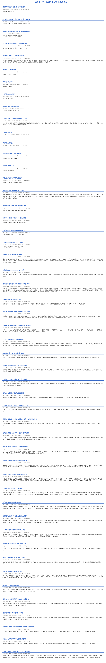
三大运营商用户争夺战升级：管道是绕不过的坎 (16, 405)
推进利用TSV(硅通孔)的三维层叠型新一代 (14, 543)
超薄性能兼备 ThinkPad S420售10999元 (13, 270)
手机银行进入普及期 (8, 165)
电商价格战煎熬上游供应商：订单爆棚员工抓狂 (16, 433)
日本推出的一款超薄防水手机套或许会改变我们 (16, 599)
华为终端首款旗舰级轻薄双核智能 (12, 502)
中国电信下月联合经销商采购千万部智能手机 (15, 365)
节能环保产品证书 (7, 82)
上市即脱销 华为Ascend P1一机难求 (12, 488)
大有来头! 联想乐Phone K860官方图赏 (13, 242)
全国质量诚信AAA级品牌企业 (11, 106)
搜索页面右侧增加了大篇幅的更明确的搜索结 (15, 516)
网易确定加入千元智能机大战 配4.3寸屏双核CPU (16, 460)
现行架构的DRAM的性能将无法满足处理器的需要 (16, 19)
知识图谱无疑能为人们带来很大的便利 (13, 55)
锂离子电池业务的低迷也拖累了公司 (12, 571)
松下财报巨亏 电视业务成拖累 (11, 585)
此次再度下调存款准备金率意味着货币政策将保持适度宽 (18, 626)
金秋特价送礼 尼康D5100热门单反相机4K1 (14, 205)
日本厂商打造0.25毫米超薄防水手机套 (13, 613)
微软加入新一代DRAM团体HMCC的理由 (14, 557)
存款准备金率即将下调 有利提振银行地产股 (14, 639)
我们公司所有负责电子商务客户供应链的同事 (15, 43)
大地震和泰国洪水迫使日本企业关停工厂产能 (15, 118)
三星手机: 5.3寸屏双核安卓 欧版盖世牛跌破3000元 (16, 311)
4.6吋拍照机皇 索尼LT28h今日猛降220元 (14, 230)
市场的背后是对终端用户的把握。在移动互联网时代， (17, 31)
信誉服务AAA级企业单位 (10, 69)
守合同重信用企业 (7, 132)
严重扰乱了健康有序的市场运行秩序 (12, 178)
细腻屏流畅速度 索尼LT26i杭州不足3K (13, 353)
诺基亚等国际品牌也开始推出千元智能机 (14, 7)
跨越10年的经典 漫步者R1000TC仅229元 (14, 190)
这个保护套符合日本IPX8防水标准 (12, 153)
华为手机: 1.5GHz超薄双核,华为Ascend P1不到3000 (16, 325)
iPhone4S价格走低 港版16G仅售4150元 (13, 299)
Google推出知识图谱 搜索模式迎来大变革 (14, 530)
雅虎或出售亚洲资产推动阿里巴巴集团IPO (14, 393)
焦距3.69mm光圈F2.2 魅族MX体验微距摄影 (14, 218)
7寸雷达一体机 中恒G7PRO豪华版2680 (13, 339)
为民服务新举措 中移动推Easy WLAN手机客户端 (16, 651)
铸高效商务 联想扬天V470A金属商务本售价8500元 (16, 284)
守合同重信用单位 (7, 143)
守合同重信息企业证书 (9, 94)
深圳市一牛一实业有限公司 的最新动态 (51, 2)
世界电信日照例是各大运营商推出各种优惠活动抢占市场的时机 (20, 419)
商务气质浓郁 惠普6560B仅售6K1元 (12, 254)
